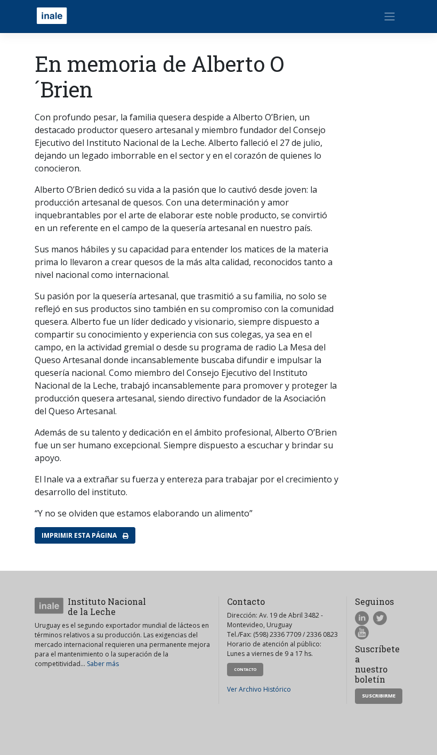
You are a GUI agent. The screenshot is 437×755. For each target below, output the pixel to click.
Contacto (245, 669)
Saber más (103, 663)
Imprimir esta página (80, 535)
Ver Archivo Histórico (259, 689)
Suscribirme (378, 695)
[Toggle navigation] (389, 16)
